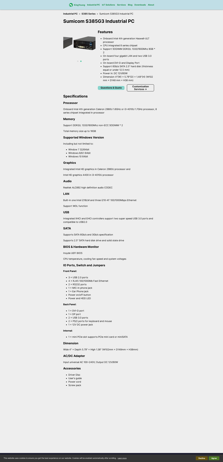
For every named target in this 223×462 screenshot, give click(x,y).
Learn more (122, 458)
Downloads (140, 4)
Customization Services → (140, 88)
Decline (201, 458)
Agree (214, 458)
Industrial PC (93, 4)
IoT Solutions (108, 4)
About (151, 4)
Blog (130, 4)
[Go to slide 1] (77, 61)
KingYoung (79, 5)
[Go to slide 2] (81, 61)
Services (121, 4)
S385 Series (88, 13)
